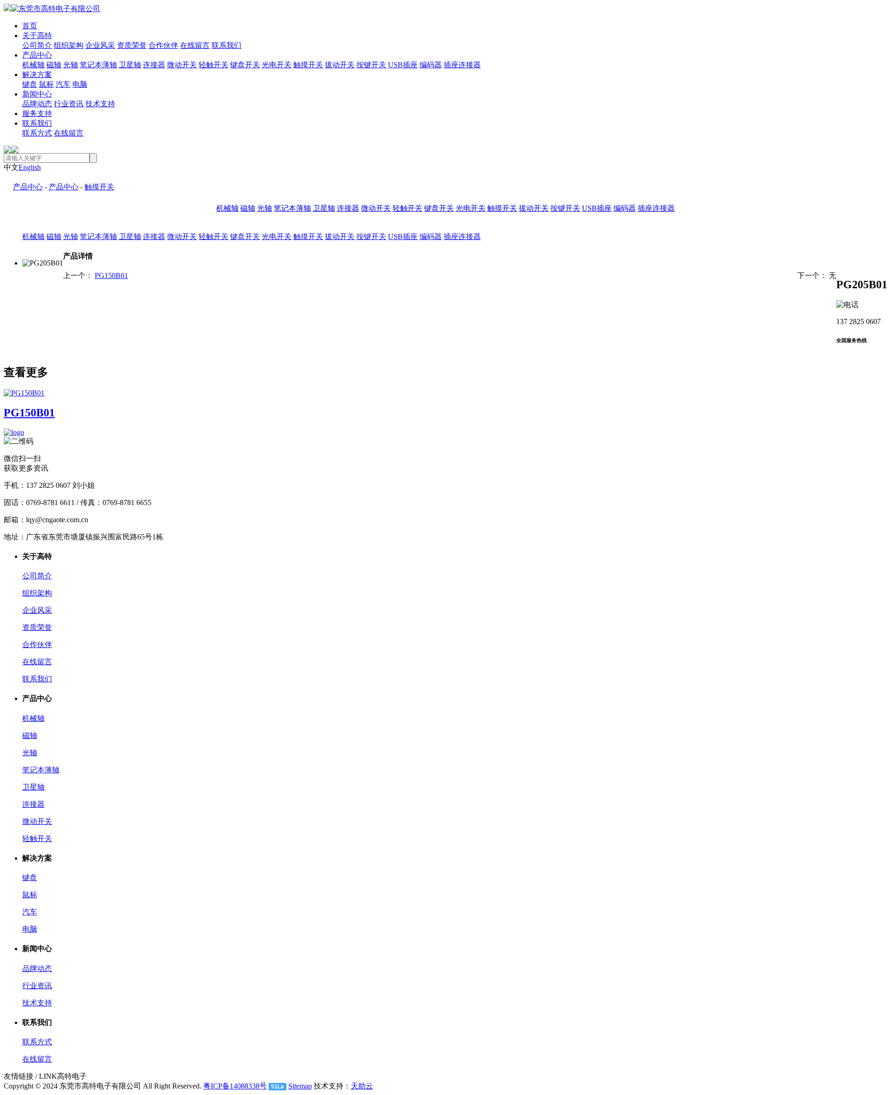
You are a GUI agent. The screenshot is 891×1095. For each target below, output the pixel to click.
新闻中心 (37, 94)
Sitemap (300, 1086)
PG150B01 (111, 275)
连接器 (154, 65)
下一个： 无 (816, 275)
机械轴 (33, 65)
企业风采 (100, 45)
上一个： (95, 275)
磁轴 (53, 65)
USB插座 (403, 65)
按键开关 (371, 65)
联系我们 (226, 45)
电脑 (79, 84)
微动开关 (182, 65)
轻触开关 (213, 65)
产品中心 (37, 55)
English (30, 167)
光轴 (70, 65)
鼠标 (46, 84)
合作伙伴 (163, 45)
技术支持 (100, 104)
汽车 (63, 84)
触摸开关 (308, 65)
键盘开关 (245, 65)
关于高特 (37, 35)
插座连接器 (462, 65)
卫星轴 (130, 65)
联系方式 (37, 133)
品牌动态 (37, 104)
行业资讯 (69, 104)
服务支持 (37, 113)
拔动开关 (340, 65)
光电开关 (276, 65)
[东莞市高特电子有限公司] (52, 9)
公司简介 (37, 45)
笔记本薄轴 (98, 65)
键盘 (29, 84)
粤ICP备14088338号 (235, 1086)
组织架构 (69, 45)
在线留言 (195, 45)
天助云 (362, 1086)
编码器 (431, 65)
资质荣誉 (132, 45)
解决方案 (37, 74)
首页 (29, 26)
